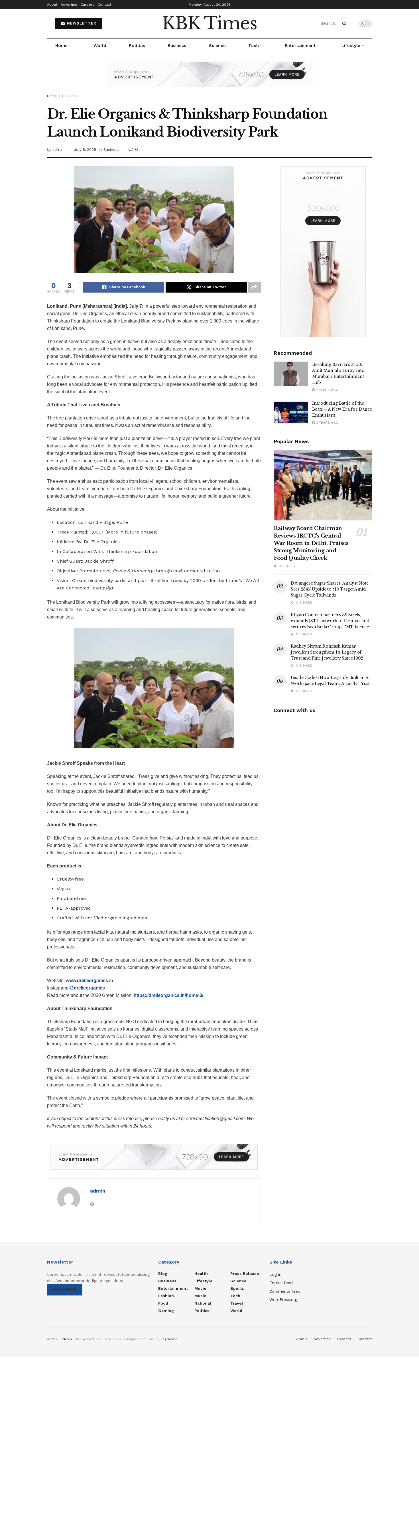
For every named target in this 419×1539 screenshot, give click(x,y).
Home (61, 45)
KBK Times (209, 23)
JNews (66, 1339)
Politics (137, 45)
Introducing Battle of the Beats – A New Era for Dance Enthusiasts (342, 409)
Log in (275, 1274)
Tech (253, 45)
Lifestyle (350, 45)
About (52, 5)
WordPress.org (283, 1299)
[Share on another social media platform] (254, 287)
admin (58, 149)
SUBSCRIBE (65, 1289)
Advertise (69, 5)
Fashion (166, 1295)
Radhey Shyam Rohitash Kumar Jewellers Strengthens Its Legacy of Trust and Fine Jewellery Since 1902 (327, 652)
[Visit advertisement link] (209, 79)
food (163, 1303)
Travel (236, 1303)
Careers (87, 5)
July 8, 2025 (85, 149)
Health (201, 1273)
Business (177, 45)
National (202, 1303)
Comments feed (284, 1291)
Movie (200, 1288)
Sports (237, 1288)
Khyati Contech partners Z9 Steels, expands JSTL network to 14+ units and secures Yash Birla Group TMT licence (330, 620)
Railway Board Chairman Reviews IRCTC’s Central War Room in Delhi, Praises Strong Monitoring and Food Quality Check (311, 543)
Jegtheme (169, 1339)
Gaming (166, 1310)
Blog (162, 1273)
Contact (104, 5)
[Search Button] (345, 23)
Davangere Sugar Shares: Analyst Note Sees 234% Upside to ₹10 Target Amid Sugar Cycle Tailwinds (330, 589)
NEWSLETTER (81, 23)
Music (200, 1295)
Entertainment (300, 45)
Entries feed (281, 1282)
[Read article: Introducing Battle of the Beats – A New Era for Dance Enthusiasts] (291, 412)
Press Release (244, 1273)
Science (217, 45)
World (99, 45)
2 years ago (326, 390)
